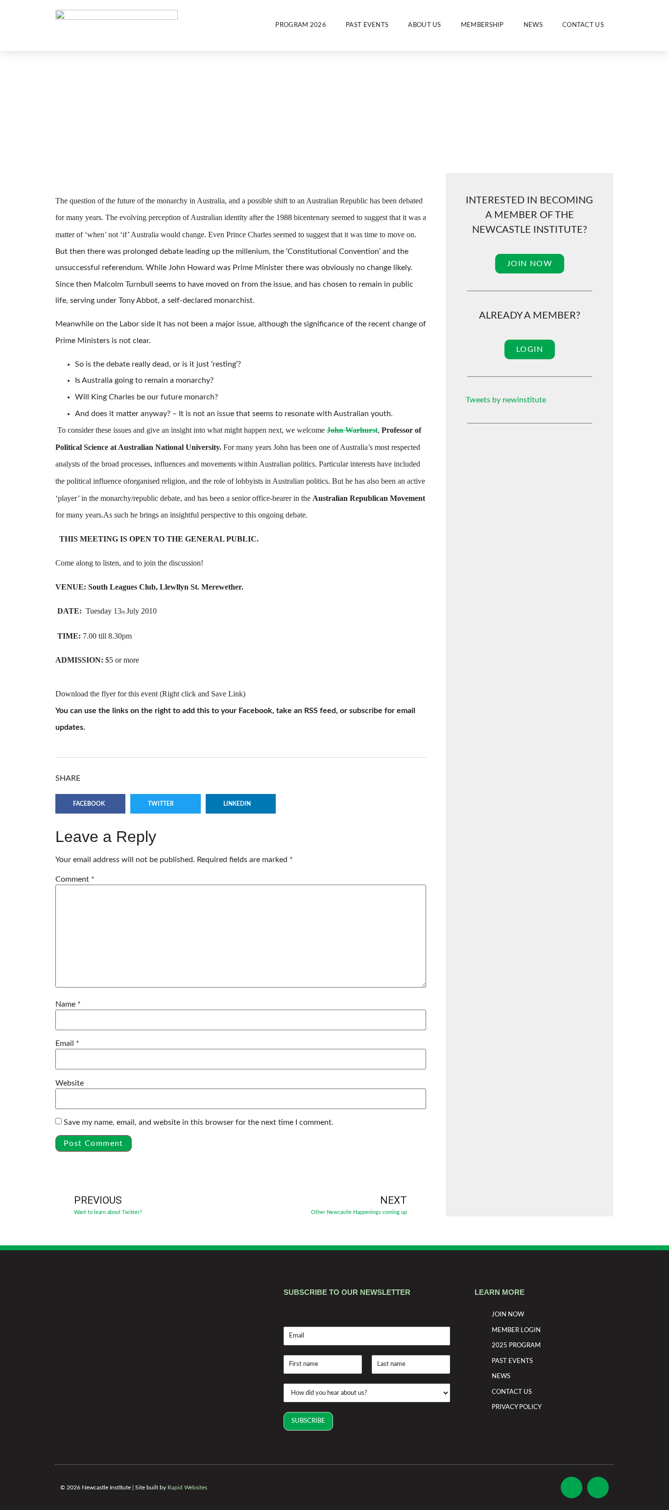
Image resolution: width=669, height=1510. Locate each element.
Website (69, 1083)
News (533, 25)
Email (67, 1043)
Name (68, 1004)
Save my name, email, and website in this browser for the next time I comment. (199, 1122)
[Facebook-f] (571, 1487)
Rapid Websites (187, 1487)
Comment (75, 879)
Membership (482, 25)
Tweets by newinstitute (506, 400)
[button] (90, 804)
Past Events (367, 25)
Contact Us (583, 25)
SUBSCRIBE (308, 1421)
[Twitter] (598, 1487)
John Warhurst (352, 430)
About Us (424, 25)
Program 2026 (300, 25)
